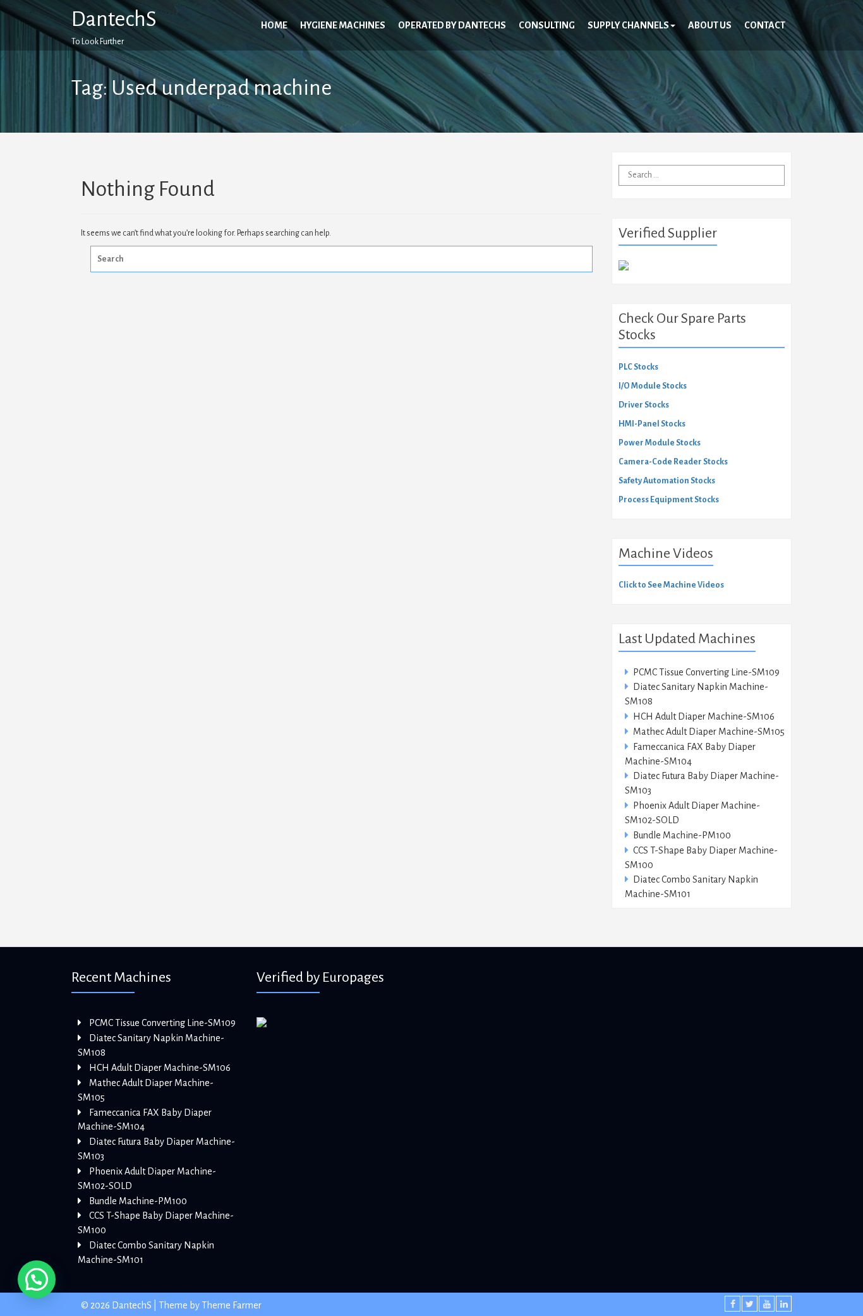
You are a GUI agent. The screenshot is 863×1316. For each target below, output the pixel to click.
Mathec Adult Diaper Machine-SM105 (709, 732)
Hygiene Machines (342, 25)
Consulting (547, 25)
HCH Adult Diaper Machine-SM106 (704, 716)
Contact (764, 25)
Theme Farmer (232, 1305)
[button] (37, 1279)
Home (274, 25)
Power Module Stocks (660, 442)
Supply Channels (628, 25)
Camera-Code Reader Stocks (673, 461)
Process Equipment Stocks (669, 499)
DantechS (114, 19)
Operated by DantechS (452, 25)
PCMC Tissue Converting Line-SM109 (706, 672)
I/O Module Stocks (653, 386)
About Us (710, 25)
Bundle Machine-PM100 (682, 835)
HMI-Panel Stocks (652, 424)
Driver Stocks (644, 405)
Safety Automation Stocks (667, 480)
